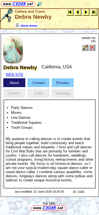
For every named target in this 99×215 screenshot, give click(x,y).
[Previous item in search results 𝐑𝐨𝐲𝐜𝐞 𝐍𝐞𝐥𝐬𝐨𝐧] (78, 12)
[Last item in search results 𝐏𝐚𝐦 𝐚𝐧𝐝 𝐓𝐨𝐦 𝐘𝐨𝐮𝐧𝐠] (93, 12)
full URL (49, 203)
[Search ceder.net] (39, 3)
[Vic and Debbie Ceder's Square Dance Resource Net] (18, 3)
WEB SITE (14, 74)
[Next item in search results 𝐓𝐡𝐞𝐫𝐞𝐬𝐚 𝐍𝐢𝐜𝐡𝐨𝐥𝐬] (85, 12)
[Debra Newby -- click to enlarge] (13, 62)
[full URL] (68, 208)
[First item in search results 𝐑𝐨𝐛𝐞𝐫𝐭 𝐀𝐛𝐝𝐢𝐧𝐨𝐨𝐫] (70, 12)
